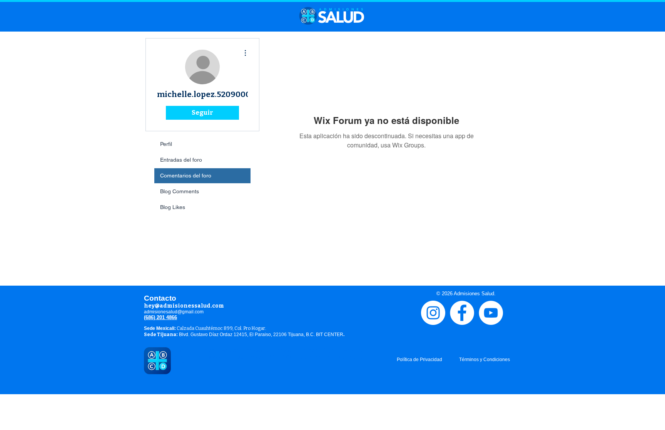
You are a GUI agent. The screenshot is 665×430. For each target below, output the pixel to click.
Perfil (166, 144)
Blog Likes (172, 207)
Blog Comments (179, 191)
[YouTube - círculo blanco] (491, 313)
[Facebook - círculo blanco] (462, 313)
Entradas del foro (181, 160)
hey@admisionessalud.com (184, 306)
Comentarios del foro (185, 175)
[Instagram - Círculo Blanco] (433, 313)
